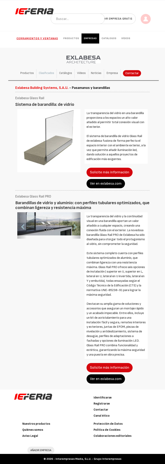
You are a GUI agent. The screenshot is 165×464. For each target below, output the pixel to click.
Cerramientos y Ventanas (37, 38)
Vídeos (125, 38)
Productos (71, 38)
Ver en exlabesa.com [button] (106, 183)
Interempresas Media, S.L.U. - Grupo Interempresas (88, 459)
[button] (22, 225)
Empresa (112, 73)
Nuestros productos (36, 424)
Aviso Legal (30, 436)
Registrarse (102, 404)
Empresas (90, 38)
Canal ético (102, 416)
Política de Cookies (107, 430)
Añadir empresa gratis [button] (115, 18)
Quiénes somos (32, 430)
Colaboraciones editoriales (112, 436)
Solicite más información (109, 172)
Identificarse (103, 397)
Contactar (132, 73)
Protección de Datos (108, 424)
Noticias (96, 73)
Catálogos (109, 38)
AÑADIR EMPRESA (40, 450)
